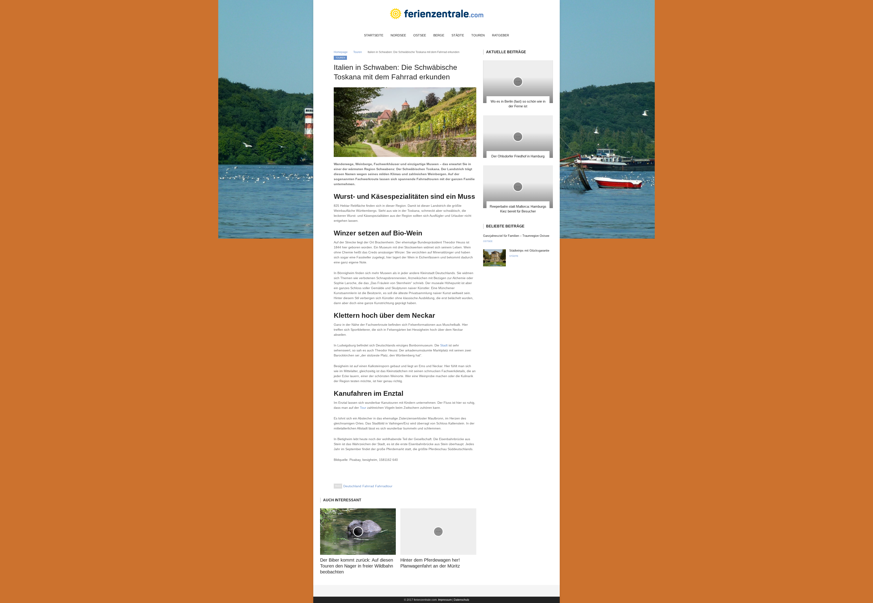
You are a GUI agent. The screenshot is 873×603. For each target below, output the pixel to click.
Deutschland (352, 486)
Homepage (341, 52)
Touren (478, 35)
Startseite (373, 35)
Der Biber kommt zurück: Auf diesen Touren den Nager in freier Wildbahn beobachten (356, 566)
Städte (458, 35)
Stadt (444, 345)
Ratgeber (500, 35)
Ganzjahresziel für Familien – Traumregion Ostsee (516, 235)
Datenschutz (461, 599)
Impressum (445, 599)
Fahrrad (368, 486)
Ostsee (419, 35)
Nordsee (398, 35)
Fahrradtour (383, 486)
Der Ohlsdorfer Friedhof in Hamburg (517, 156)
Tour (363, 407)
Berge (438, 35)
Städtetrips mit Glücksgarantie (529, 250)
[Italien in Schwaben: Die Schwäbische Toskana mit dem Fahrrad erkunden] (405, 122)
